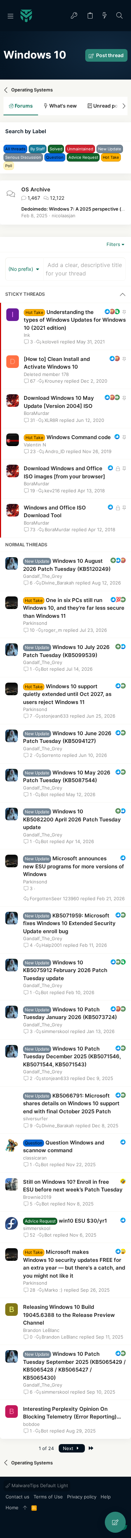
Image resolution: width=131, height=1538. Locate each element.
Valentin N (35, 444)
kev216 (52, 490)
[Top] (25, 1507)
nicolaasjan (63, 215)
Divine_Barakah (58, 583)
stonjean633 (54, 716)
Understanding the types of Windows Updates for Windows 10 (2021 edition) (75, 320)
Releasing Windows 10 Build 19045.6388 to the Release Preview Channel (69, 1315)
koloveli (50, 342)
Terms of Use (48, 1496)
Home (12, 1507)
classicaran (35, 1158)
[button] (10, 15)
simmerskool (55, 1031)
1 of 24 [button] (46, 1448)
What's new (62, 106)
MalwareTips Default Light (39, 1485)
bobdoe (31, 1424)
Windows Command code (78, 437)
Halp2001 (52, 945)
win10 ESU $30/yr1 (83, 1220)
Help (106, 1496)
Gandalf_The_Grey (42, 576)
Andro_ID (55, 451)
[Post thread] (115, 1522)
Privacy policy (81, 1496)
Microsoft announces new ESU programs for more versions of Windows (73, 866)
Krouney (54, 381)
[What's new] (105, 15)
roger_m (53, 630)
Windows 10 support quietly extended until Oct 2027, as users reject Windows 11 (67, 694)
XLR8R (51, 420)
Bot (44, 669)
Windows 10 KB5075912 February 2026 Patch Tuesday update (65, 970)
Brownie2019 (37, 1197)
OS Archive (35, 189)
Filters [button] (113, 244)
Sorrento (51, 755)
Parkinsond (35, 623)
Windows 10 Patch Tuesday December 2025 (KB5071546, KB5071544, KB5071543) (72, 1056)
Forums (23, 106)
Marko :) (53, 1290)
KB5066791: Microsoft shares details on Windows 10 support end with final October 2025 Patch (71, 1103)
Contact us (17, 1496)
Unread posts (108, 106)
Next (69, 1448)
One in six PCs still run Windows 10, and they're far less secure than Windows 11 (73, 608)
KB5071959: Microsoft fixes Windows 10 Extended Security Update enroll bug (69, 923)
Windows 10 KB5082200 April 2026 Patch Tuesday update (72, 819)
